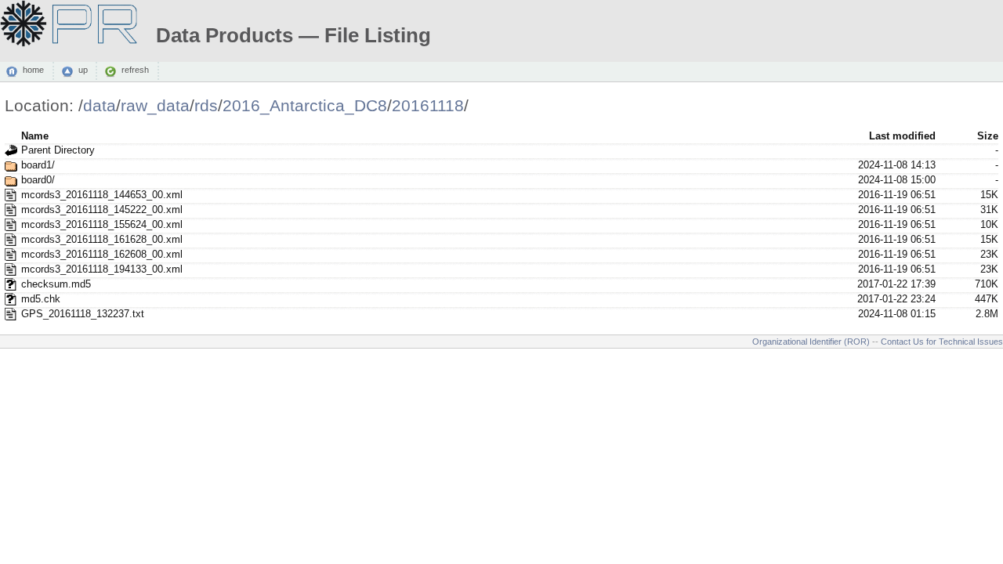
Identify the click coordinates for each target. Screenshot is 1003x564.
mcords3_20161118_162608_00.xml (102, 254)
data (99, 105)
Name (35, 136)
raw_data (155, 105)
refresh (135, 70)
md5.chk (40, 299)
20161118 (428, 105)
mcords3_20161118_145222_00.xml (102, 209)
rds (206, 105)
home (33, 70)
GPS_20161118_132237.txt (82, 314)
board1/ (38, 165)
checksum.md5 (56, 284)
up (83, 70)
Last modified (902, 136)
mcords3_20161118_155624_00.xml (102, 224)
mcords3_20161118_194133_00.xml (102, 269)
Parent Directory (58, 150)
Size (987, 136)
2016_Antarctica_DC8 (305, 105)
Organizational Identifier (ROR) (811, 341)
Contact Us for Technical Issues (942, 341)
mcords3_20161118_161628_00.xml (102, 239)
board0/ (38, 180)
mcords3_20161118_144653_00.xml (102, 195)
